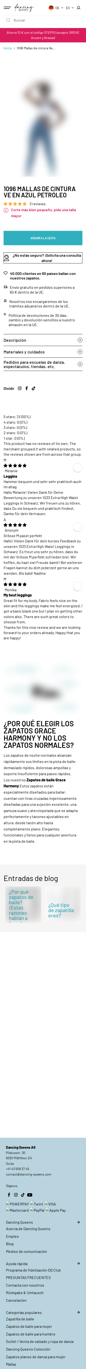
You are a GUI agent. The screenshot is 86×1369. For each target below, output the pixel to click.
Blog (10, 1243)
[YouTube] (29, 1195)
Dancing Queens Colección (28, 1349)
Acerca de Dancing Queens (28, 1228)
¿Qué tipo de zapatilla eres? (61, 910)
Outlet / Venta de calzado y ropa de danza (40, 1341)
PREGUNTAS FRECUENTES (28, 1277)
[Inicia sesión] (78, 8)
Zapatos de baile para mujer (29, 1326)
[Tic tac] (33, 388)
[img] (15, 465)
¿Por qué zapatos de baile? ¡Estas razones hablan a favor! (21, 907)
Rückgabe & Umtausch (25, 1292)
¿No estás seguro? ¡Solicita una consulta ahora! (47, 258)
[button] (15, 203)
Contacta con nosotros (25, 1285)
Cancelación (16, 1300)
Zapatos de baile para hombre (30, 1334)
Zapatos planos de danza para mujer (36, 1356)
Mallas (11, 1364)
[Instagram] (19, 388)
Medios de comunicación (26, 1251)
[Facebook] (26, 388)
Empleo (12, 1236)
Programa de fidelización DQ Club (33, 1270)
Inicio (8, 48)
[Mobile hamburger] (8, 8)
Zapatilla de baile (20, 1319)
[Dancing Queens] (24, 8)
